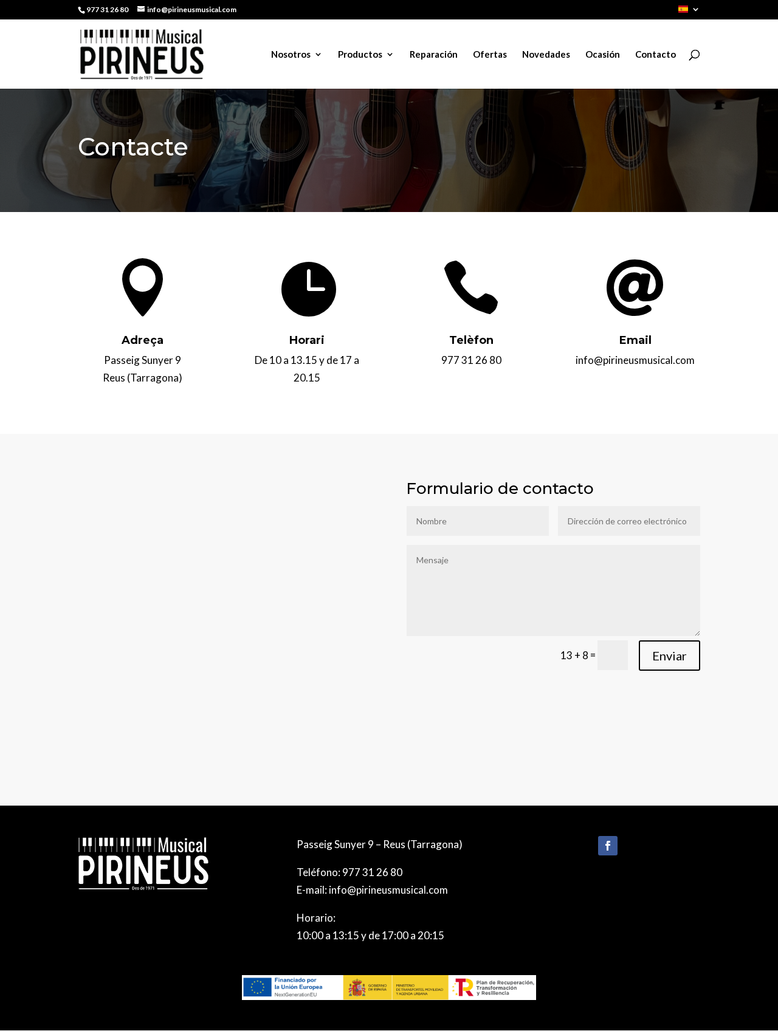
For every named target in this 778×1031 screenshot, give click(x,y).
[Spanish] (689, 12)
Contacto (655, 55)
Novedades (546, 55)
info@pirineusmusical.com (388, 889)
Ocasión (602, 55)
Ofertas (490, 55)
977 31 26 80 (372, 872)
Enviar (669, 655)
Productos (360, 55)
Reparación (434, 55)
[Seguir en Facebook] (608, 845)
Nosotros (291, 55)
